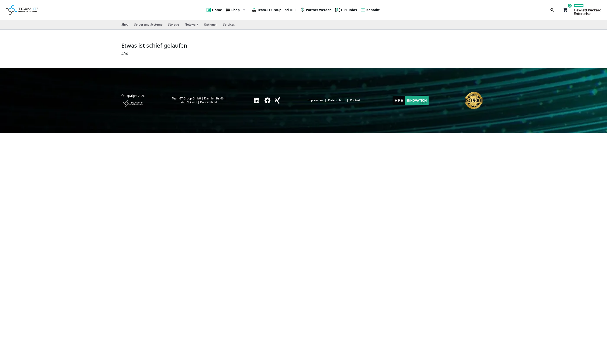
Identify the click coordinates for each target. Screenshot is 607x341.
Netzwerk (191, 24)
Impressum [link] (315, 100)
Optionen (210, 24)
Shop (235, 10)
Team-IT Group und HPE (276, 10)
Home (217, 10)
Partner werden (318, 10)
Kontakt (373, 10)
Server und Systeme (148, 24)
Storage (173, 24)
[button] (565, 10)
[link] (256, 100)
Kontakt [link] (355, 100)
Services (229, 24)
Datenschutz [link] (336, 100)
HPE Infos (349, 10)
